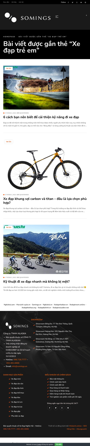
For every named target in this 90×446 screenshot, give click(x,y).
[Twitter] (72, 2)
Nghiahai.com (9, 304)
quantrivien (24, 113)
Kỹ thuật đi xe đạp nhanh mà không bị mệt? (36, 281)
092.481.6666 (12, 363)
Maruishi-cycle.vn (23, 304)
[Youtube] (81, 2)
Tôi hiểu (58, 444)
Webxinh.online (75, 426)
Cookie (39, 444)
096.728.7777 (20, 359)
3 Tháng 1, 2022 (10, 277)
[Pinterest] (85, 2)
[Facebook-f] (68, 2)
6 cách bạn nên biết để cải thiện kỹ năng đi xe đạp (41, 117)
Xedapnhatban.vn (61, 304)
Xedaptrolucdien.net (61, 307)
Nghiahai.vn (47, 304)
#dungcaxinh (82, 429)
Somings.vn (36, 304)
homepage (9, 37)
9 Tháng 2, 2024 (10, 113)
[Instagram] (77, 2)
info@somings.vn (19, 366)
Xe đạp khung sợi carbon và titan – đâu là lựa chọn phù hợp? (45, 201)
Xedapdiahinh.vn (44, 307)
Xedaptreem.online (77, 304)
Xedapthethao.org (29, 307)
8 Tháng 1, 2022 (10, 194)
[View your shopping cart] (85, 17)
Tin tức (8, 68)
